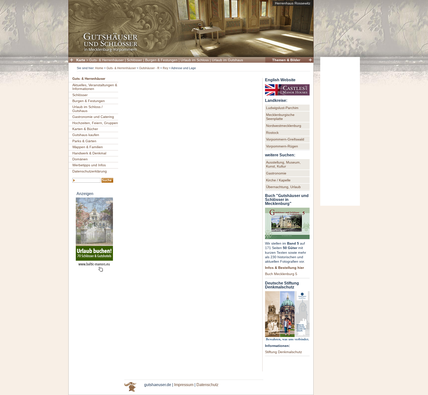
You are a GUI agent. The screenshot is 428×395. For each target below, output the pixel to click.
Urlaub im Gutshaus (227, 60)
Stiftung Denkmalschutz (283, 352)
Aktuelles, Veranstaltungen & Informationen (94, 87)
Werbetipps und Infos (89, 165)
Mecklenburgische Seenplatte (280, 117)
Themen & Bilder (286, 60)
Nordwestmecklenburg (283, 126)
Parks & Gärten (84, 141)
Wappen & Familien (87, 147)
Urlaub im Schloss (195, 60)
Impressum (183, 385)
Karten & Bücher (85, 129)
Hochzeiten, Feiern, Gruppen (95, 123)
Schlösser (134, 60)
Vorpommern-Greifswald (285, 139)
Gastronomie (276, 173)
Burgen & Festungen (161, 60)
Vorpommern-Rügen (282, 146)
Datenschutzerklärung (89, 171)
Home (99, 68)
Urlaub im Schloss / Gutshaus (87, 109)
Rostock (272, 133)
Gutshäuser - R (149, 68)
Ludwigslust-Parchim (282, 108)
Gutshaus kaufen (85, 135)
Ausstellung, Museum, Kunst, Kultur (283, 164)
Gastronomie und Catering (93, 117)
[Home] (189, 51)
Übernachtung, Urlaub (283, 187)
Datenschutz (207, 385)
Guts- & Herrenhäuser (106, 60)
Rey (165, 68)
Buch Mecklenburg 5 (281, 274)
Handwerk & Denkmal (89, 153)
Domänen (80, 159)
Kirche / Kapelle (278, 180)
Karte (80, 60)
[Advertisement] (340, 131)
